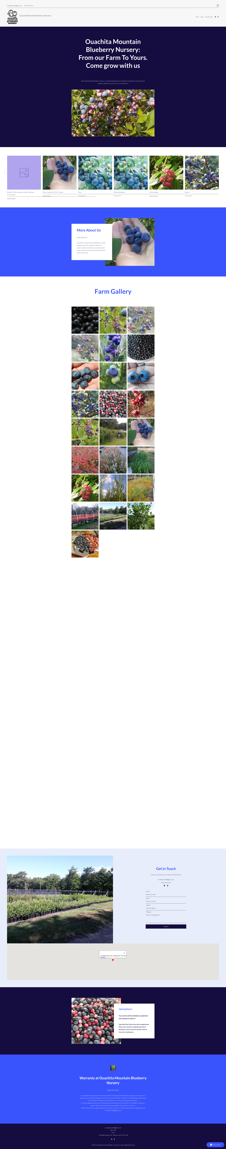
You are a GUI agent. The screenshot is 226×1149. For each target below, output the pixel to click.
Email (147, 898)
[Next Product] (221, 172)
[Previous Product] (5, 172)
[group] (113, 178)
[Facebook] (218, 17)
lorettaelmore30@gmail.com (14, 5)
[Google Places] (215, 17)
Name (147, 891)
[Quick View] (24, 173)
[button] (218, 5)
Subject (148, 905)
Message (148, 912)
